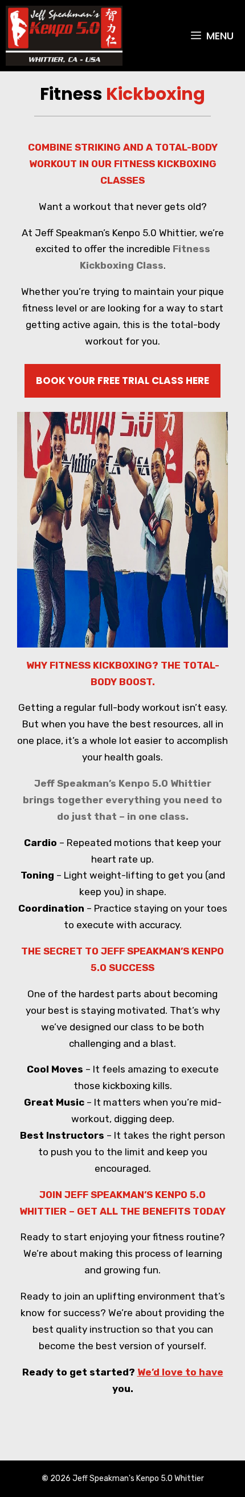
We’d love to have (180, 1372)
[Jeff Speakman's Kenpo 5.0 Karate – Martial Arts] (64, 35)
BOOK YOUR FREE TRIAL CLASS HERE (122, 380)
